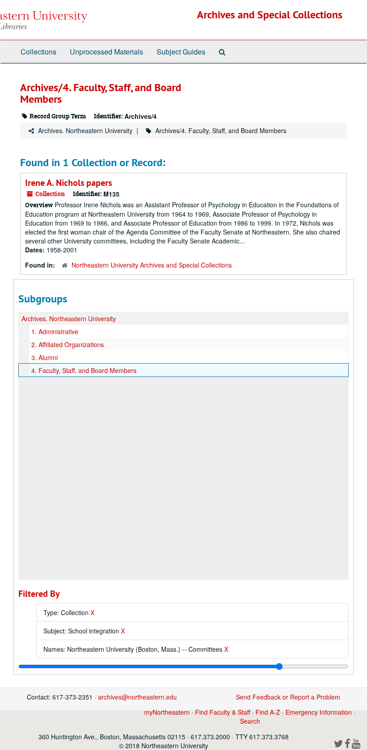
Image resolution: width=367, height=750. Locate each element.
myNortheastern (167, 712)
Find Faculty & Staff (222, 712)
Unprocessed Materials (106, 51)
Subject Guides (181, 51)
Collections (38, 51)
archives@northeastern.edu (137, 696)
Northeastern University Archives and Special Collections (152, 264)
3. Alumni (44, 357)
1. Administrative (54, 331)
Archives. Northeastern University (85, 130)
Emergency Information (319, 712)
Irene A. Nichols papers (68, 183)
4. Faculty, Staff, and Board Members (84, 370)
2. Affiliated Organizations (67, 344)
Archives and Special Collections (269, 14)
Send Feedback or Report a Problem (288, 696)
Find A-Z (268, 712)
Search (250, 720)
